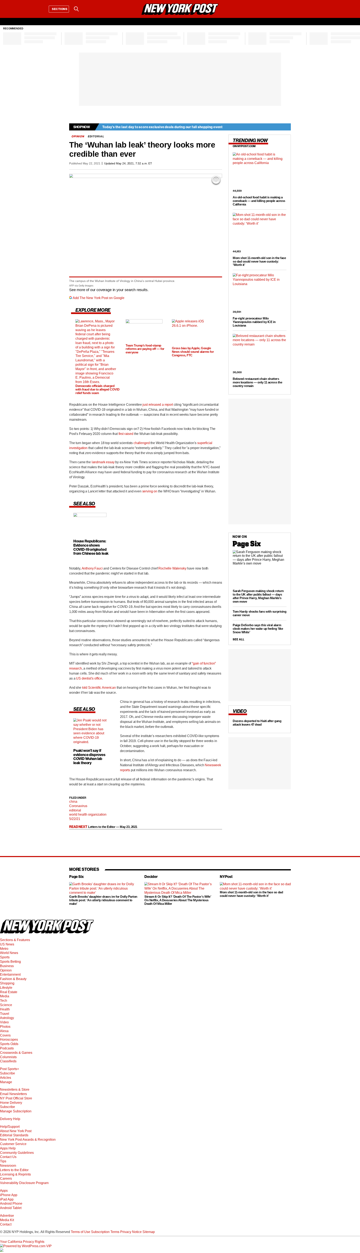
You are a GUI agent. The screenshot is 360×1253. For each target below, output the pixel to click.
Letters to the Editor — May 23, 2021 (112, 827)
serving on (149, 491)
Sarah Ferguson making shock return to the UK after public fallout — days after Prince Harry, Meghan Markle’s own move (258, 596)
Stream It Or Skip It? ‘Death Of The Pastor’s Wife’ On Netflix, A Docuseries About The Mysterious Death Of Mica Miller (177, 900)
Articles (5, 1077)
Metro (4, 948)
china (73, 801)
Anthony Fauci (92, 568)
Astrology (7, 1018)
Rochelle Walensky (172, 568)
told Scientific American (99, 687)
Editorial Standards (14, 1135)
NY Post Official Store (16, 1098)
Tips (3, 1161)
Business (7, 966)
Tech (3, 1000)
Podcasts (7, 1048)
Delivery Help (10, 1119)
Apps (4, 1190)
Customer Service (13, 1144)
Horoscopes (9, 1039)
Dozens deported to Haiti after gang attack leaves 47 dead (257, 722)
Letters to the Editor (14, 1170)
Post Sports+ (9, 1069)
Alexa (4, 1031)
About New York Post (15, 1131)
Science (6, 1005)
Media (4, 996)
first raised (126, 434)
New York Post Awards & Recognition (28, 1139)
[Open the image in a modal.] (216, 180)
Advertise (7, 1215)
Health (5, 1009)
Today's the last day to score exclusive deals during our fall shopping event (162, 127)
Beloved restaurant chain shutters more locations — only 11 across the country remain (257, 382)
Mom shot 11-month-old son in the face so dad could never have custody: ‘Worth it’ (259, 261)
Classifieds (8, 1061)
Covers (5, 1035)
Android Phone (11, 1203)
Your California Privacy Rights (22, 1241)
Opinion (6, 970)
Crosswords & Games (16, 1052)
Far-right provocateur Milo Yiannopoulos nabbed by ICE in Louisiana (254, 322)
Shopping (7, 983)
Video (4, 1022)
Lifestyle (6, 987)
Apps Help (8, 1148)
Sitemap (148, 1232)
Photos (5, 1026)
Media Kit (7, 1220)
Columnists (8, 1057)
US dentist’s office (89, 678)
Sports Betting (10, 961)
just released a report (157, 404)
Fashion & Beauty (13, 979)
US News (7, 944)
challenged (142, 443)
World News (9, 953)
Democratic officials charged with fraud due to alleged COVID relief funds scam (97, 389)
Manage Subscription (15, 1111)
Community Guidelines (17, 1152)
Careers (6, 1178)
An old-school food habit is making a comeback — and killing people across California (259, 200)
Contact (5, 1224)
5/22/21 (74, 819)
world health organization (87, 814)
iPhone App (8, 1195)
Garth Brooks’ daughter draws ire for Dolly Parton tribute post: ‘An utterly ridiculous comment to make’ (103, 900)
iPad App (7, 1199)
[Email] (87, 9)
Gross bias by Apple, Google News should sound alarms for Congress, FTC (193, 351)
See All (238, 639)
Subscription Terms (105, 1232)
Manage (6, 1082)
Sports (5, 957)
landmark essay (103, 462)
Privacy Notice (131, 1232)
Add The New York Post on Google (98, 298)
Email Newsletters (13, 1094)
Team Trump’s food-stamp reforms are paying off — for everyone (145, 349)
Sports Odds (9, 1044)
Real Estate (8, 992)
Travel (4, 1013)
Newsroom (8, 1165)
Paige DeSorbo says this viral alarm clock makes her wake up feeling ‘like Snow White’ (258, 628)
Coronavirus (78, 806)
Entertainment (10, 974)
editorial (75, 810)
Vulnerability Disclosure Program (24, 1183)
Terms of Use (80, 1232)
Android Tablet (10, 1208)
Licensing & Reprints (15, 1174)
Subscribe (7, 1073)
